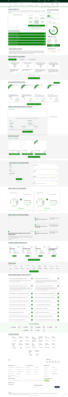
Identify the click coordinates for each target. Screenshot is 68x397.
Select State (26, 187)
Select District (27, 190)
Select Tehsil (36, 190)
